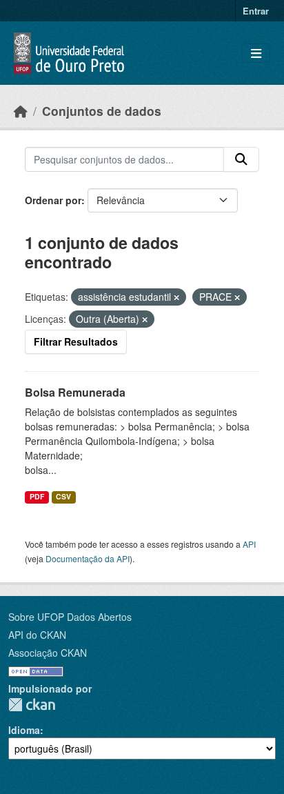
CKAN (31, 704)
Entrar (256, 10)
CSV (63, 496)
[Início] (21, 110)
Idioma (24, 730)
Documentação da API (87, 558)
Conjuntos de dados (101, 110)
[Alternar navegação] (256, 53)
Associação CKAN (47, 652)
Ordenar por (53, 200)
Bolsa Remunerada (75, 392)
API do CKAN (37, 635)
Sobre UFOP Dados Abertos (70, 617)
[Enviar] (241, 159)
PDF (37, 496)
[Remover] (176, 297)
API (249, 544)
